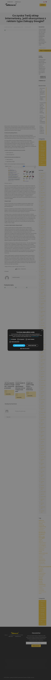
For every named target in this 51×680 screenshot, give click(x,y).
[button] (25, 348)
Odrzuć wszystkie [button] (32, 345)
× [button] (41, 330)
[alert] (25, 340)
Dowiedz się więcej (34, 336)
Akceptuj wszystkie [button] (19, 345)
